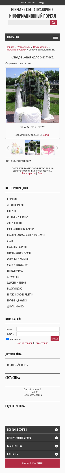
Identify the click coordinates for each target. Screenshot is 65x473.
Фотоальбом (24, 47)
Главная (9, 47)
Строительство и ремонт (19, 252)
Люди (10, 240)
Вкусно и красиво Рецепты (20, 294)
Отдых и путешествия (17, 264)
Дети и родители (15, 205)
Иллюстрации (40, 47)
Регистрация (27, 3)
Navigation (13, 37)
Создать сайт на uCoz (17, 365)
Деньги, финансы (15, 306)
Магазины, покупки (17, 300)
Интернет (11, 211)
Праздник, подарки (15, 49)
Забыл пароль (24, 343)
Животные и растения (17, 258)
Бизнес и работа (15, 270)
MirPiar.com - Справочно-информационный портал (32, 12)
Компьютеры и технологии (20, 229)
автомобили (13, 276)
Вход (41, 3)
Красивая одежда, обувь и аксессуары (26, 234)
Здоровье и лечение (16, 282)
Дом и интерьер (14, 223)
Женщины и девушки (17, 217)
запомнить (15, 339)
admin (46, 135)
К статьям (12, 199)
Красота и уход (14, 288)
